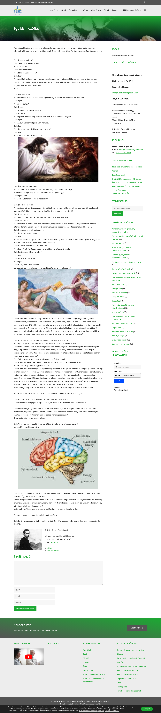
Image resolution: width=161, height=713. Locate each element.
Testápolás (122, 687)
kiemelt (57, 551)
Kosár (85, 654)
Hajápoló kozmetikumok (122, 323)
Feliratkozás (119, 381)
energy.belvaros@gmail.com (125, 93)
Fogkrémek (116, 328)
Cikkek (106, 10)
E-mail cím (118, 371)
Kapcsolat (116, 10)
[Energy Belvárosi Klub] (18, 10)
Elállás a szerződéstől (132, 10)
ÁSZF (85, 666)
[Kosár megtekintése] (144, 10)
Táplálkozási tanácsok (127, 679)
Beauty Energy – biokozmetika (130, 650)
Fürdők (120, 662)
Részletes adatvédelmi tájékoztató (91, 711)
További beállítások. (112, 711)
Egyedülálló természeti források (131, 658)
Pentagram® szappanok (128, 674)
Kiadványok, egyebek (121, 344)
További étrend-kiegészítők (124, 273)
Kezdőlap (54, 10)
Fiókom (86, 662)
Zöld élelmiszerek (119, 293)
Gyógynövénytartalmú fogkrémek (132, 666)
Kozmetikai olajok (119, 340)
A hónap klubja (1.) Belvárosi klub (126, 186)
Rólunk (63, 10)
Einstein (50, 551)
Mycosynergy (117, 243)
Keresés (117, 214)
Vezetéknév (118, 363)
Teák (119, 683)
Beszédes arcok (118, 175)
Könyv (85, 10)
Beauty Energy (118, 336)
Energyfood (117, 289)
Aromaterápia (118, 312)
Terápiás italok (118, 297)
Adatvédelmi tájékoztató (94, 674)
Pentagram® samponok (127, 670)
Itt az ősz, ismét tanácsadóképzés (127, 167)
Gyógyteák (116, 301)
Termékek (73, 10)
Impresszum (88, 670)
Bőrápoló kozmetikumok (122, 332)
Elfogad (147, 709)
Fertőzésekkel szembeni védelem (126, 262)
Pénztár (86, 658)
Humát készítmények (121, 269)
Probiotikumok (118, 284)
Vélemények (96, 10)
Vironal (115, 171)
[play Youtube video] (29, 656)
